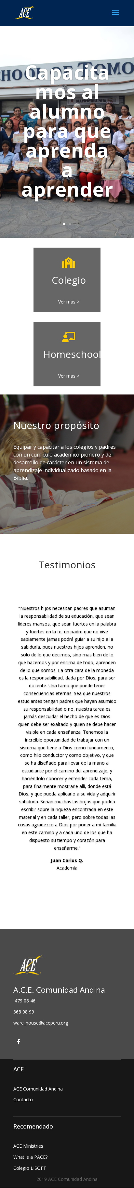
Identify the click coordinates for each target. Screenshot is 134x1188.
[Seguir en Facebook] (18, 1042)
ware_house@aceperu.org (40, 1023)
